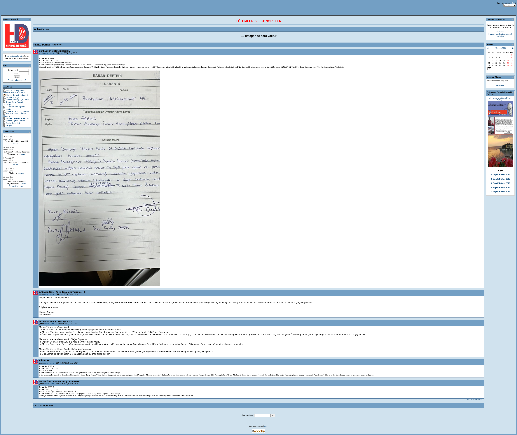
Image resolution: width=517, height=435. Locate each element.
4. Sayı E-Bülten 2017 (500, 179)
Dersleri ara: (248, 415)
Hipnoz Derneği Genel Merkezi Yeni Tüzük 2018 (14, 91)
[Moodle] (258, 432)
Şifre (16, 73)
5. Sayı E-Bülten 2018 (500, 175)
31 (489, 69)
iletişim (9, 125)
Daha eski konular (16, 186)
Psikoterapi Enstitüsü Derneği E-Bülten (500, 99)
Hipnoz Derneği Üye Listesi (17, 100)
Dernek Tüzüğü (12, 97)
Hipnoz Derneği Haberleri (17, 95)
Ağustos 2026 (500, 48)
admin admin (49, 53)
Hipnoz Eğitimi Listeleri (15, 121)
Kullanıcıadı (13, 70)
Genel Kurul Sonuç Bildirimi (17, 111)
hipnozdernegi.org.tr (14, 56)
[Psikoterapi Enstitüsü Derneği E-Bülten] (500, 166)
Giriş (513, 3)
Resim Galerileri (13, 123)
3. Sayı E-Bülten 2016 (500, 183)
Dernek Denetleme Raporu (17, 118)
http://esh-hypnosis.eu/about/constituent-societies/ (500, 34)
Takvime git (499, 85)
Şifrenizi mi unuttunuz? (17, 80)
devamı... (17, 144)
